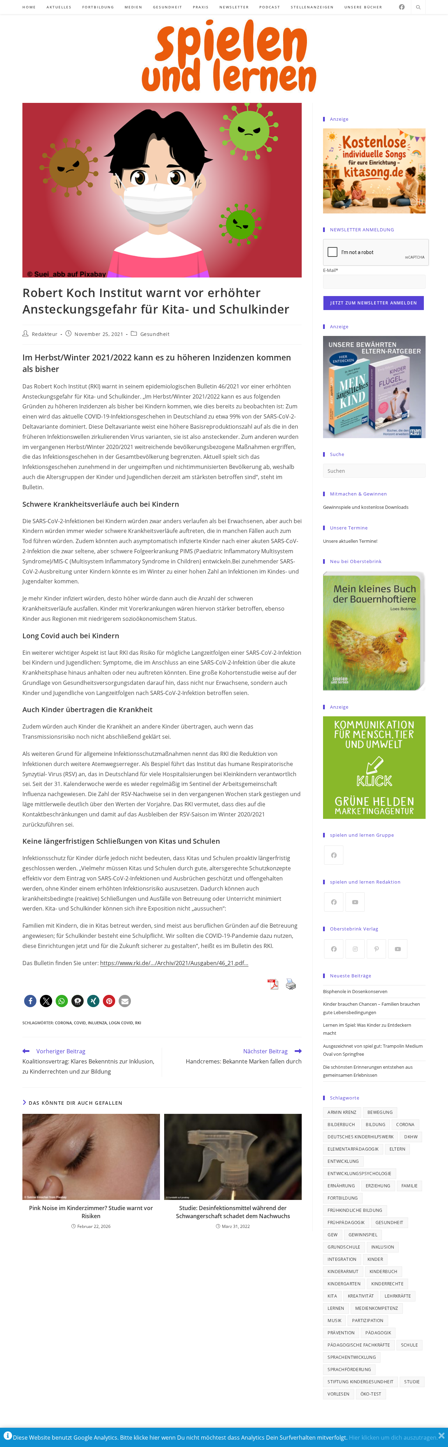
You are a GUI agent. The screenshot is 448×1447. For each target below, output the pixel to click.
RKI (138, 1022)
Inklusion (382, 1247)
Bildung (375, 1125)
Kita (332, 1296)
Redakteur (45, 334)
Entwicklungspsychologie (359, 1173)
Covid (80, 1022)
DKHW (411, 1137)
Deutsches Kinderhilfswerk (360, 1137)
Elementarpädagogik (353, 1149)
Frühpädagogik (346, 1222)
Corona (63, 1022)
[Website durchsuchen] (418, 8)
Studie (412, 1382)
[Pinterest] (376, 948)
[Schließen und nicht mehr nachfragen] (441, 1437)
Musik (334, 1320)
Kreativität (361, 1296)
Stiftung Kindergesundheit (360, 1382)
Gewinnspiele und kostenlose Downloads (365, 507)
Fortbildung (343, 1198)
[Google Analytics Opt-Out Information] (8, 1437)
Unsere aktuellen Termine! (350, 541)
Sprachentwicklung (352, 1357)
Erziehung (378, 1186)
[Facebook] (401, 7)
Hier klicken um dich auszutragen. (393, 1437)
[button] (30, 1001)
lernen (336, 1308)
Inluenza (97, 1022)
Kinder (375, 1259)
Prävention (341, 1333)
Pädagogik (378, 1333)
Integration (342, 1259)
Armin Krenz (342, 1112)
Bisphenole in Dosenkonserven (355, 991)
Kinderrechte (387, 1284)
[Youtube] (355, 902)
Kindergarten (344, 1284)
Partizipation (367, 1320)
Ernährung (341, 1186)
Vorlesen (338, 1394)
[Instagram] (355, 948)
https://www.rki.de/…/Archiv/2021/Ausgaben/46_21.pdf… (174, 963)
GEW (332, 1235)
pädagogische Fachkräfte (359, 1345)
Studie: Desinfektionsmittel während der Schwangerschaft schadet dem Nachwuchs (233, 1212)
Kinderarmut (343, 1271)
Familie (409, 1186)
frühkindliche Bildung (355, 1210)
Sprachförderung (349, 1369)
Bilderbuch (341, 1125)
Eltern (397, 1149)
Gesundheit (155, 334)
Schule (409, 1345)
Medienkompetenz (376, 1308)
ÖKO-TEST (371, 1394)
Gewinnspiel (363, 1235)
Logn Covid (121, 1022)
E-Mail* (330, 270)
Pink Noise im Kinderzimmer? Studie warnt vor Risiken (91, 1212)
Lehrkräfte (398, 1296)
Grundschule (344, 1247)
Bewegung (380, 1112)
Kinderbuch (384, 1271)
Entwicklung (343, 1161)
